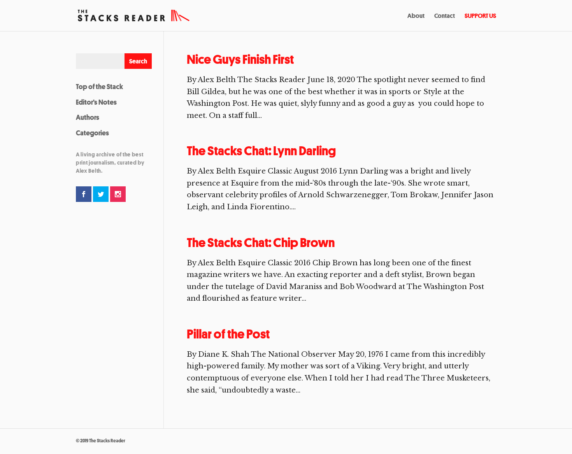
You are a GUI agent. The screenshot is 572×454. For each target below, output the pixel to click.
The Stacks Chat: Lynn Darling (261, 151)
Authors (87, 117)
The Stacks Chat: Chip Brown (261, 243)
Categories (92, 132)
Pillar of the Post (228, 334)
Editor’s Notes (96, 102)
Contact (444, 16)
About (416, 16)
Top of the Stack (99, 86)
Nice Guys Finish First (240, 59)
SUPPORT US (480, 16)
